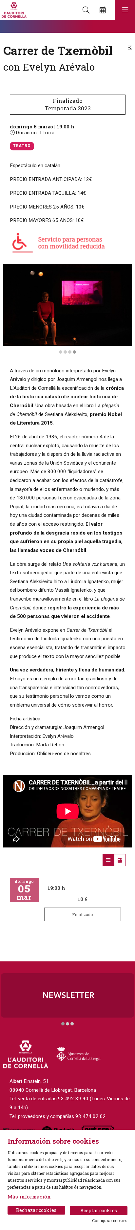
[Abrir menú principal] (125, 10)
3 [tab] (69, 352)
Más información (29, 1196)
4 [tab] (74, 352)
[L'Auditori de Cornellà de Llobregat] (13, 10)
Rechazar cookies (36, 1210)
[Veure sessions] (108, 860)
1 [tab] (60, 352)
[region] (67, 309)
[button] (13, 26)
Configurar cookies (109, 1220)
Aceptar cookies (98, 1210)
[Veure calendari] (119, 860)
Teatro (22, 145)
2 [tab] (65, 352)
